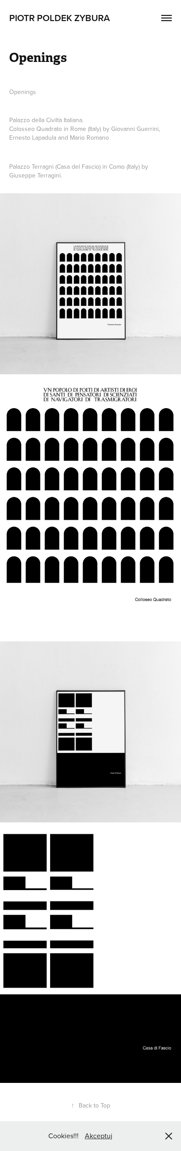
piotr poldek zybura (59, 17)
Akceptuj (98, 1135)
